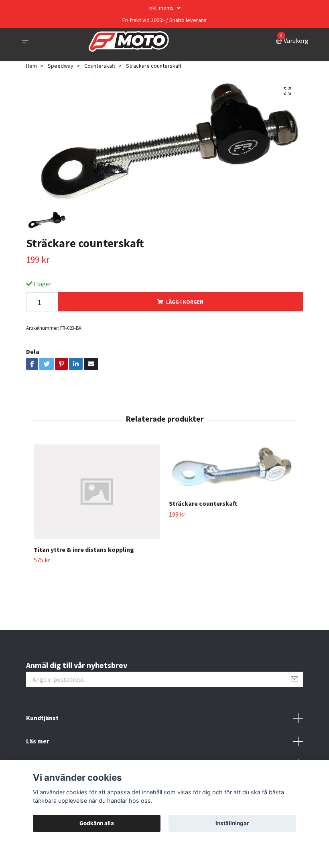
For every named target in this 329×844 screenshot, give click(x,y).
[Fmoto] (129, 41)
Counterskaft (99, 65)
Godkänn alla (96, 823)
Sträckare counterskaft (203, 503)
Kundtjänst (42, 718)
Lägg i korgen (184, 302)
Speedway (60, 65)
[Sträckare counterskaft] (232, 468)
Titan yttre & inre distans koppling (84, 549)
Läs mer (37, 741)
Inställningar (232, 823)
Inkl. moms (161, 7)
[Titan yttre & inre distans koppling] (97, 491)
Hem (31, 65)
